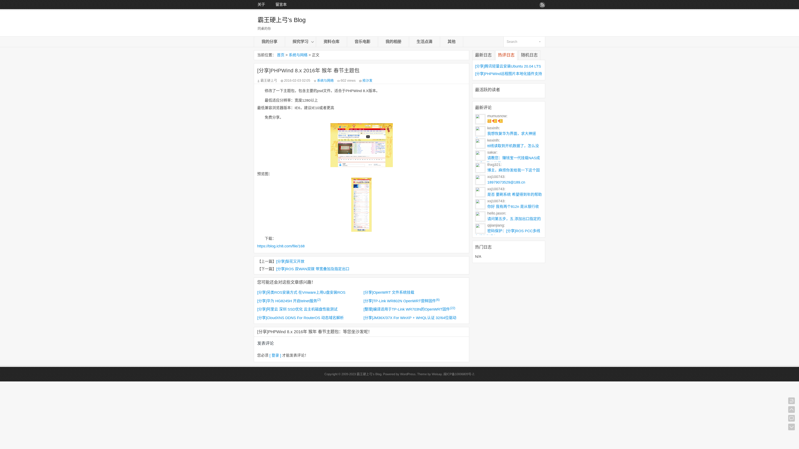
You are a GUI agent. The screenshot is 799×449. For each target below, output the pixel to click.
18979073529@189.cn (506, 182)
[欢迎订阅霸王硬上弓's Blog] (542, 5)
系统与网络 (298, 55)
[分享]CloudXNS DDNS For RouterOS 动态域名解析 (300, 318)
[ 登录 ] (275, 355)
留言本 (281, 4)
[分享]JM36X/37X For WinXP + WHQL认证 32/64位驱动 (410, 318)
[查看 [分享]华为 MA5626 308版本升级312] (495, 122)
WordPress (408, 374)
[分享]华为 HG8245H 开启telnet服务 (289, 301)
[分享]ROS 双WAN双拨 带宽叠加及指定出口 (312, 269)
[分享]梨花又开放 (290, 261)
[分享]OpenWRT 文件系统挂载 (389, 292)
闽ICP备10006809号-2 (458, 374)
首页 (280, 55)
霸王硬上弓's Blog (282, 20)
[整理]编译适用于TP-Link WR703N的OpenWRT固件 (409, 309)
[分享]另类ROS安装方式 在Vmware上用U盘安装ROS (301, 292)
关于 (261, 4)
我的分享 (269, 41)
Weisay (437, 374)
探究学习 (300, 41)
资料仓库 (331, 41)
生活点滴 (424, 41)
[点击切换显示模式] (791, 400)
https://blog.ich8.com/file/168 (281, 246)
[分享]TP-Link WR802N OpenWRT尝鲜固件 (402, 301)
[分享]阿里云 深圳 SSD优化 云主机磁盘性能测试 (297, 309)
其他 (451, 41)
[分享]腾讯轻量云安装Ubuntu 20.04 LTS (508, 66)
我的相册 (393, 41)
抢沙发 (367, 80)
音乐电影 (362, 41)
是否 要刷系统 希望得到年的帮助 (514, 194)
